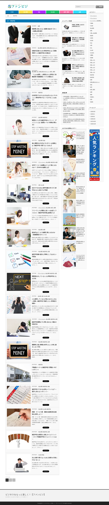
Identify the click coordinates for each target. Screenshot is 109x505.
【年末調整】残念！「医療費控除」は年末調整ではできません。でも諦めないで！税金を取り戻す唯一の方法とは (74, 115)
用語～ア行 (92, 60)
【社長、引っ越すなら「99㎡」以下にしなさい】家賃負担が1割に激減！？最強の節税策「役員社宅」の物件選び (74, 104)
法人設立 (53, 12)
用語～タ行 (92, 67)
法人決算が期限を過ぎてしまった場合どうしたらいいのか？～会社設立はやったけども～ (78, 53)
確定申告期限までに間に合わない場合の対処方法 (44, 323)
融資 (91, 94)
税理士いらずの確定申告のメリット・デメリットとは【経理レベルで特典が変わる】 (44, 122)
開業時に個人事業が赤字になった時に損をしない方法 (44, 346)
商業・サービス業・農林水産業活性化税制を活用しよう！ (44, 413)
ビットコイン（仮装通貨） (96, 20)
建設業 (91, 35)
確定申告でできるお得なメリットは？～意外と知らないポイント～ (44, 390)
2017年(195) (93, 121)
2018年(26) (93, 118)
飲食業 (91, 101)
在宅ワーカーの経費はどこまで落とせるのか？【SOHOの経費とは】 (44, 166)
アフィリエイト (42, 162)
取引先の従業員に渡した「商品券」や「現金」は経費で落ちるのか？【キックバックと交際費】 (80, 190)
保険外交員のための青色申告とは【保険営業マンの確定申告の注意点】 (44, 52)
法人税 (42, 185)
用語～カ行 (92, 62)
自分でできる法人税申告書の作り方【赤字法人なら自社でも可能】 (44, 189)
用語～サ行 (92, 64)
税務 (91, 79)
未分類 (39, 296)
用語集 (91, 57)
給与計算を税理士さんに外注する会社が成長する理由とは (80, 161)
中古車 (91, 25)
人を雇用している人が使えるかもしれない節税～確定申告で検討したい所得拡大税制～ (44, 301)
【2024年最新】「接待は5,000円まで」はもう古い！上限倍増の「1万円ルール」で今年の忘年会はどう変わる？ (74, 98)
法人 (38, 71)
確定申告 (44, 48)
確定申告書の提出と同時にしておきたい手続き (44, 255)
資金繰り (92, 96)
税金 (39, 12)
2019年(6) (93, 116)
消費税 (91, 55)
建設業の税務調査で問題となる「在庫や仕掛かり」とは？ (80, 216)
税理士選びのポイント (52, 48)
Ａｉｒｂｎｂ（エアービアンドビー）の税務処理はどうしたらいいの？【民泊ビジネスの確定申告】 (80, 135)
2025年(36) (93, 111)
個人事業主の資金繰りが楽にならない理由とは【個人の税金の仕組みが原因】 (78, 79)
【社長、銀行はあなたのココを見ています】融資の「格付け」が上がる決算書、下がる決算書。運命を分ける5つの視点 (74, 109)
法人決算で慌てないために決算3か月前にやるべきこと (44, 459)
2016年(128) (93, 123)
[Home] (9, 16)
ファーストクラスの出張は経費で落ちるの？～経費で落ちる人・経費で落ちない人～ (80, 258)
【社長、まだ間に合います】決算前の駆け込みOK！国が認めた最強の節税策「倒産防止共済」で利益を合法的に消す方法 (74, 121)
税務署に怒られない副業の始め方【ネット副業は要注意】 (44, 30)
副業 (39, 26)
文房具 (91, 37)
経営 (91, 87)
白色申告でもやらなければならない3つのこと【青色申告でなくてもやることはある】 (44, 97)
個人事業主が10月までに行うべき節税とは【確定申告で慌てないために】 (44, 144)
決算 (39, 185)
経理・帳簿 (66, 12)
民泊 (91, 42)
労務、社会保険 (93, 33)
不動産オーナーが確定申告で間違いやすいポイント (44, 368)
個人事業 (26, 12)
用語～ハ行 (92, 69)
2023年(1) (93, 113)
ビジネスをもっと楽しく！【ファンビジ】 (26, 494)
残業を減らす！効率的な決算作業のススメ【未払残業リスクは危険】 (78, 39)
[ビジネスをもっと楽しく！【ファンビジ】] (18, 8)
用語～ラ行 (92, 72)
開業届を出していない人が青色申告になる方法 (44, 277)
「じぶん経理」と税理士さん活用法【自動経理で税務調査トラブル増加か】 (44, 75)
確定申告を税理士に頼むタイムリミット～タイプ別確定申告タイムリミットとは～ (44, 437)
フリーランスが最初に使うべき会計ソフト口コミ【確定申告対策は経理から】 (44, 211)
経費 (80, 12)
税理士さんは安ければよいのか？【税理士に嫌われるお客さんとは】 (78, 66)
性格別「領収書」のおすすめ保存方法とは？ (78, 25)
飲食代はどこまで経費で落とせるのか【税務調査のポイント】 (43, 233)
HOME (12, 12)
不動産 (91, 23)
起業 (49, 251)
